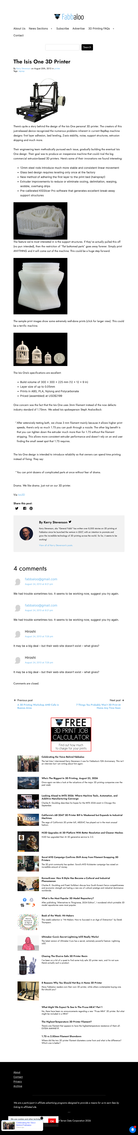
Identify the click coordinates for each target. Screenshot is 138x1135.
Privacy (17, 1081)
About (16, 1072)
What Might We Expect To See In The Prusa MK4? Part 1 (72, 1007)
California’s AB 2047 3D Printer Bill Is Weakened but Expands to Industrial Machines (82, 816)
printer (57, 68)
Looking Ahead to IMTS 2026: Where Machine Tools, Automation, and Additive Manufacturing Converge (80, 797)
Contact (18, 35)
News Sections (38, 28)
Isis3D (21, 495)
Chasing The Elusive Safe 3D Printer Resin (64, 956)
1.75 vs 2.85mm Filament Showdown (61, 1036)
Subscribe (62, 28)
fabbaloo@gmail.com (41, 579)
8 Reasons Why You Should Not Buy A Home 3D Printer (72, 983)
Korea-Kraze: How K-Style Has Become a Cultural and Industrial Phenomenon (76, 879)
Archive (17, 1086)
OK (52, 1121)
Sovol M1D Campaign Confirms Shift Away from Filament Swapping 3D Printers (80, 858)
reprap (22, 71)
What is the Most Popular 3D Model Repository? (68, 898)
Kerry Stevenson (23, 68)
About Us (19, 28)
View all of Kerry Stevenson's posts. (56, 545)
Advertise (79, 28)
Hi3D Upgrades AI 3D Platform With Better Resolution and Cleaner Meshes (82, 832)
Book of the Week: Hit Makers (58, 915)
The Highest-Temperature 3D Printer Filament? (67, 1021)
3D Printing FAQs (99, 28)
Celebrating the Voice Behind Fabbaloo (63, 757)
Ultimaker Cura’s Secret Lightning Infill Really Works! (70, 937)
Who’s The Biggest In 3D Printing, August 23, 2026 (70, 778)
